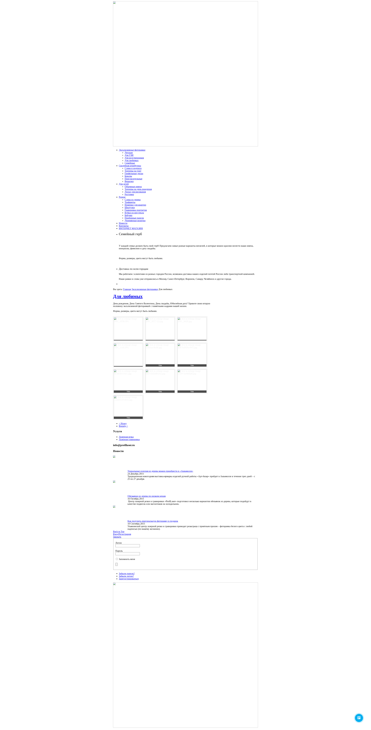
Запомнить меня (127, 559)
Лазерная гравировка (129, 439)
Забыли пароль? (127, 573)
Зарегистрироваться (129, 578)
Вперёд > (123, 426)
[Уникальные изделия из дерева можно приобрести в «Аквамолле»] (114, 457)
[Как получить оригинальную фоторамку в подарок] (114, 507)
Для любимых (128, 296)
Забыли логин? (126, 576)
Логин (118, 543)
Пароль (119, 551)
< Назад (123, 423)
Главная (127, 289)
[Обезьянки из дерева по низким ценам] (114, 482)
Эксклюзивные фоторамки (144, 289)
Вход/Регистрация (122, 534)
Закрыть (117, 537)
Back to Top (118, 531)
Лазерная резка (126, 437)
